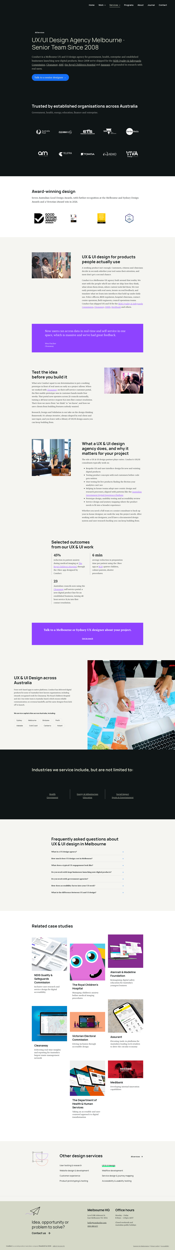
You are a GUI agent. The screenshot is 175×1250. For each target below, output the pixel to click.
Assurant (105, 64)
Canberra (47, 726)
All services (135, 1157)
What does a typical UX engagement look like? (87, 865)
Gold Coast (33, 726)
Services (113, 5)
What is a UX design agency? (87, 851)
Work (101, 5)
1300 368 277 (93, 1226)
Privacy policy (155, 1246)
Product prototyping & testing (74, 1181)
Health (52, 794)
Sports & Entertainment (122, 797)
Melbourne (32, 720)
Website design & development (74, 1170)
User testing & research (71, 1165)
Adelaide (20, 726)
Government (52, 797)
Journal (151, 5)
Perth (58, 720)
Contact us (39, 1233)
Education (87, 797)
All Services (39, 32)
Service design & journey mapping (117, 1175)
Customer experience (70, 1175)
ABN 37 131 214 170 (59, 1246)
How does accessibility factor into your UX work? (87, 885)
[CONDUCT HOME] (14, 5)
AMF (61, 64)
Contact (163, 5)
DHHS (107, 307)
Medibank (116, 307)
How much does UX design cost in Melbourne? (87, 858)
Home (91, 5)
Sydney (19, 720)
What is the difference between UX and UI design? (87, 892)
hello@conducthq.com (97, 1222)
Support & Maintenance (141, 1246)
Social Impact (122, 794)
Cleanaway (52, 64)
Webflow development (112, 1170)
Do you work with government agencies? (87, 878)
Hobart (59, 726)
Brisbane (46, 720)
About (141, 5)
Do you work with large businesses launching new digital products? (87, 872)
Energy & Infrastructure (87, 794)
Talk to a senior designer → (50, 77)
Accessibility (165, 1246)
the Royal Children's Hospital (80, 64)
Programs (128, 5)
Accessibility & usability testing (116, 1181)
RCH (100, 566)
